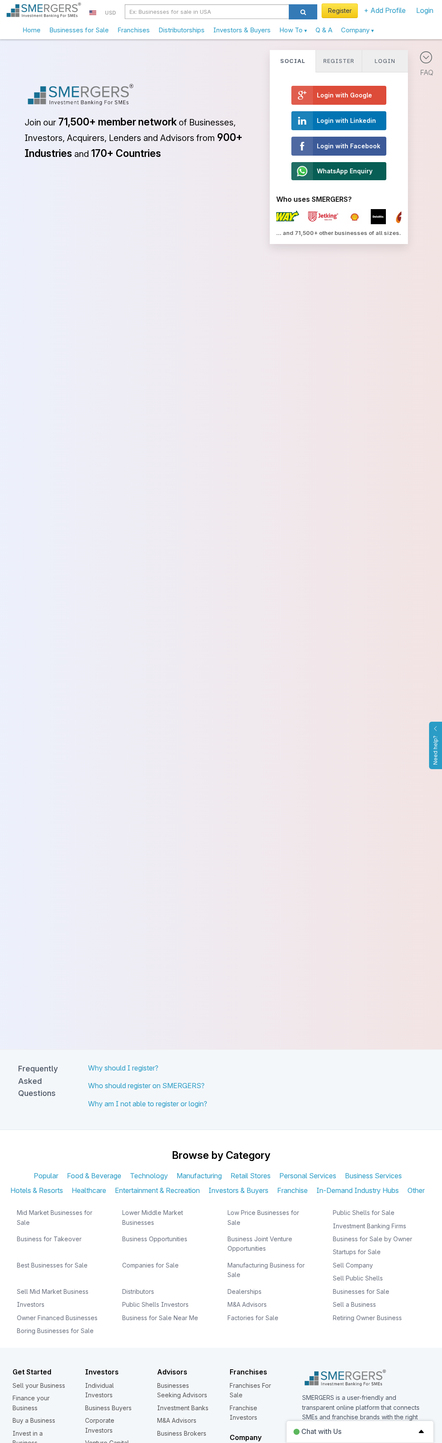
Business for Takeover (49, 1239)
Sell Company (353, 1265)
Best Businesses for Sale (52, 1265)
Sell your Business (39, 1385)
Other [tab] (416, 1190)
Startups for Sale (357, 1251)
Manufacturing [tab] (199, 1175)
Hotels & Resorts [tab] (36, 1190)
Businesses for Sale (79, 30)
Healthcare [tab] (89, 1190)
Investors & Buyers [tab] (238, 1190)
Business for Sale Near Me (160, 1317)
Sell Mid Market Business (52, 1291)
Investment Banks (182, 1408)
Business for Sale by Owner (372, 1239)
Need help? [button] (435, 750)
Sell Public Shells (358, 1278)
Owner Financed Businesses (57, 1317)
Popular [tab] (46, 1175)
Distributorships (181, 30)
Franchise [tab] (292, 1190)
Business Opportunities (154, 1239)
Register (340, 10)
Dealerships (244, 1291)
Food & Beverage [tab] (94, 1175)
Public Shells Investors (155, 1304)
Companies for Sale (150, 1265)
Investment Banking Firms (369, 1226)
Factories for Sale (252, 1317)
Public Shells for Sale (364, 1212)
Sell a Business (354, 1304)
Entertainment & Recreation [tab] (157, 1190)
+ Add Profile (385, 10)
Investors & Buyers (242, 30)
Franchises (133, 30)
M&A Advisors (247, 1304)
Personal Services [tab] (307, 1175)
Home (31, 30)
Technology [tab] (149, 1175)
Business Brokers (181, 1433)
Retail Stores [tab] (250, 1175)
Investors (30, 1304)
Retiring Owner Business (367, 1317)
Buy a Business (34, 1420)
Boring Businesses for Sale (55, 1330)
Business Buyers (108, 1408)
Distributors (138, 1291)
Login (424, 10)
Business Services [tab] (373, 1175)
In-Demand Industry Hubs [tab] (357, 1190)
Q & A (324, 30)
